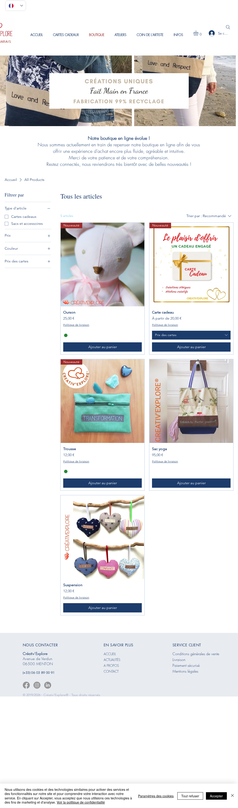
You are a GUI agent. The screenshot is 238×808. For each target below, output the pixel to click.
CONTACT (111, 671)
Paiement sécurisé (186, 665)
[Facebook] (26, 685)
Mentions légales (185, 671)
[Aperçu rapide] (191, 401)
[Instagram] (36, 685)
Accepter (216, 796)
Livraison (178, 659)
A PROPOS (111, 665)
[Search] (228, 27)
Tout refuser (190, 796)
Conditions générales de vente (195, 653)
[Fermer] (232, 795)
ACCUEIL (110, 654)
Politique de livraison (76, 325)
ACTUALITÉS (112, 660)
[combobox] (191, 335)
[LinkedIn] (47, 685)
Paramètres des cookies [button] (156, 796)
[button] (120, 34)
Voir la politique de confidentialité (81, 802)
